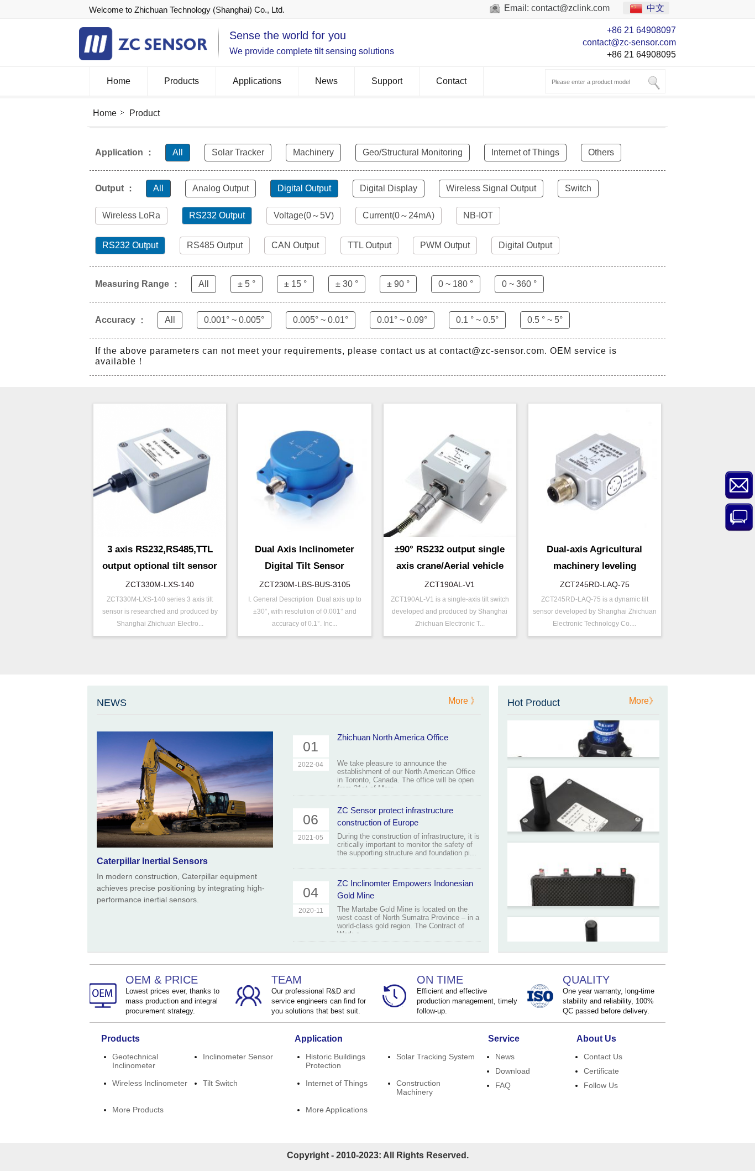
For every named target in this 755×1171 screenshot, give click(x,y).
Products (181, 81)
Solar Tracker (238, 152)
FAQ (503, 1085)
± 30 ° (346, 284)
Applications (257, 81)
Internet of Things (525, 152)
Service (504, 1038)
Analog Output (220, 188)
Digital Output (304, 188)
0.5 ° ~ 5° (545, 320)
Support (386, 81)
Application (319, 1038)
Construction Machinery (418, 1087)
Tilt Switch (220, 1083)
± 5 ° (246, 284)
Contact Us (603, 1056)
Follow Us (601, 1085)
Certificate (601, 1071)
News (326, 81)
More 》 (463, 700)
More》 (643, 700)
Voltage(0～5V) (304, 215)
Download (512, 1071)
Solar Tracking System (435, 1056)
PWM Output (445, 245)
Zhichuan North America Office (392, 737)
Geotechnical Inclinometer (135, 1061)
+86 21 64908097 (641, 30)
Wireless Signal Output (491, 188)
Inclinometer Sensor (238, 1056)
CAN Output (295, 245)
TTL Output (369, 245)
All (177, 152)
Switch (578, 188)
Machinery (313, 152)
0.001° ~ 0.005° (234, 320)
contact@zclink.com (570, 8)
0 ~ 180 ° (455, 284)
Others (601, 152)
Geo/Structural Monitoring (413, 152)
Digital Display (388, 188)
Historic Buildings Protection (335, 1061)
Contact (451, 81)
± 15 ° (295, 284)
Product (144, 113)
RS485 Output (215, 245)
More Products (138, 1109)
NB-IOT (478, 215)
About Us (596, 1038)
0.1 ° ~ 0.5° (477, 320)
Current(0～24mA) (398, 215)
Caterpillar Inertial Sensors (152, 861)
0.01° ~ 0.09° (402, 320)
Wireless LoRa (131, 215)
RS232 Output (217, 215)
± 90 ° (398, 284)
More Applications (337, 1109)
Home (118, 81)
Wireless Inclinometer (149, 1083)
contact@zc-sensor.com (629, 42)
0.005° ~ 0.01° (320, 320)
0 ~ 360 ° (519, 284)
